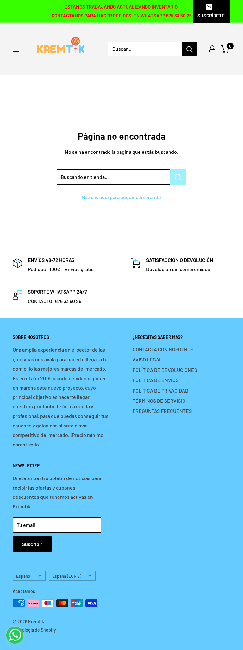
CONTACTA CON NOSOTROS (163, 349)
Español (23, 576)
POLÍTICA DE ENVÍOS (155, 380)
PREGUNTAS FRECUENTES (162, 411)
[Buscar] (189, 49)
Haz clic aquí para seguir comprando (121, 197)
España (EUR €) (66, 576)
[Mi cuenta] (212, 48)
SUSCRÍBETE (211, 15)
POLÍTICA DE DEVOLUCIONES (165, 370)
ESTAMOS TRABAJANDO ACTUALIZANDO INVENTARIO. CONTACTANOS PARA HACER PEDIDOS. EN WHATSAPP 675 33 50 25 (122, 11)
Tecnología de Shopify (34, 630)
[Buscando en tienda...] (178, 177)
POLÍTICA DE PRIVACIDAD (160, 390)
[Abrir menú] (16, 49)
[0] (225, 49)
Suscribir (32, 544)
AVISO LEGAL (147, 359)
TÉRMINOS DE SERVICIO (159, 401)
